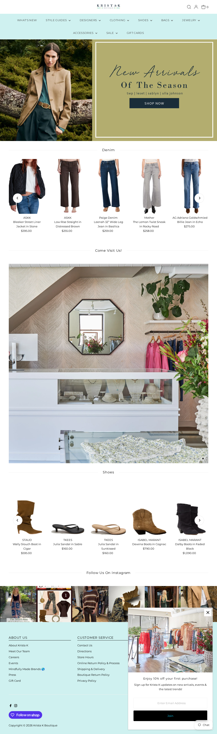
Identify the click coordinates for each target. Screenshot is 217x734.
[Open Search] (189, 7)
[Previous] (17, 198)
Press (12, 674)
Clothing (118, 20)
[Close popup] (207, 612)
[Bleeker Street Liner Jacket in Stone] (27, 186)
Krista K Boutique (45, 725)
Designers (89, 20)
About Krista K (18, 645)
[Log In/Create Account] (196, 7)
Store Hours (85, 657)
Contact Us (84, 645)
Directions (84, 651)
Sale (110, 33)
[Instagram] (15, 706)
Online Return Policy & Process (98, 663)
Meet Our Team (19, 651)
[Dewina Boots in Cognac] (149, 508)
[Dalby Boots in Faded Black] (190, 508)
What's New (27, 20)
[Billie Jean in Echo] (190, 186)
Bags (165, 20)
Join (170, 715)
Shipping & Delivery (91, 669)
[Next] (199, 198)
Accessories (83, 33)
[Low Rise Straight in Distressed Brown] (68, 186)
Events (13, 663)
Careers (14, 657)
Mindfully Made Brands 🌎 (27, 669)
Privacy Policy (86, 680)
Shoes (143, 20)
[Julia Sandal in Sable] (68, 508)
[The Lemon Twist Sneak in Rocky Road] (149, 186)
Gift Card (15, 680)
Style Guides (56, 20)
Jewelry (189, 20)
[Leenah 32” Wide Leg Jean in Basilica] (108, 186)
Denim (108, 150)
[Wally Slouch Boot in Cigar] (27, 508)
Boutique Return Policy (93, 674)
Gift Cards (135, 33)
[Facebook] (11, 706)
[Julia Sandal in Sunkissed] (108, 508)
